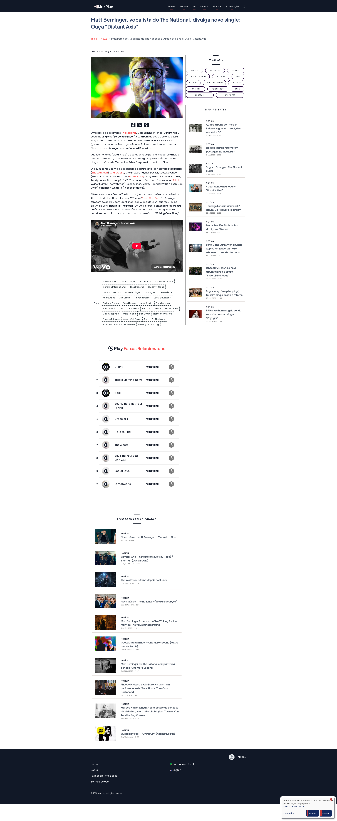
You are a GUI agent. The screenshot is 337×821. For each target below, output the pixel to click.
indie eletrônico (198, 76)
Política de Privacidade (104, 775)
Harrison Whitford (162, 313)
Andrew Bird (117, 172)
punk (237, 89)
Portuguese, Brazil (183, 764)
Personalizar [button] (289, 813)
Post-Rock (236, 83)
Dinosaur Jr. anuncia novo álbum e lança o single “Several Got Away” (221, 271)
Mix (194, 6)
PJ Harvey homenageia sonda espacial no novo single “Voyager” (223, 314)
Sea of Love (122, 471)
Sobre (94, 770)
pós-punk (193, 83)
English (176, 770)
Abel (118, 393)
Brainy (119, 367)
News (104, 38)
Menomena (133, 308)
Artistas (171, 6)
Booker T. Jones (155, 286)
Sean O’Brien (171, 308)
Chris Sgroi (149, 292)
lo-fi (238, 76)
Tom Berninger (132, 292)
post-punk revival (214, 83)
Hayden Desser (142, 297)
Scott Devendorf (162, 297)
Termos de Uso (100, 781)
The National (109, 281)
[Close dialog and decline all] (332, 799)
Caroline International (114, 286)
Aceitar (325, 813)
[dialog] (308, 808)
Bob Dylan (144, 313)
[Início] (104, 6)
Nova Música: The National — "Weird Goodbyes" (149, 601)
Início (94, 38)
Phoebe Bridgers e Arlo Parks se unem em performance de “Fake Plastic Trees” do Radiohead (145, 688)
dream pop (215, 70)
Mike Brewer (125, 297)
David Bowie (136, 176)
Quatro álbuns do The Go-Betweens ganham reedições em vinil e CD (223, 128)
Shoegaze (199, 95)
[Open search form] (244, 7)
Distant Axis (145, 281)
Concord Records (112, 292)
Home (94, 764)
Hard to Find (123, 432)
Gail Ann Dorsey (111, 303)
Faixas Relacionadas (139, 348)
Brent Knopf (109, 308)
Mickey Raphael (111, 313)
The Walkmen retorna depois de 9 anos (144, 580)
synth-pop (230, 95)
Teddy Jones (163, 303)
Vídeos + (217, 6)
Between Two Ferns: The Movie (119, 324)
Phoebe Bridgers (111, 319)
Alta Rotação (232, 6)
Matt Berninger (127, 281)
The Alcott (121, 445)
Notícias (184, 6)
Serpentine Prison (164, 281)
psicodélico (218, 89)
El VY (120, 308)
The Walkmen (100, 172)
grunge (235, 70)
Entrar (241, 757)
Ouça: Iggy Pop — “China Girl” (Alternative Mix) (148, 733)
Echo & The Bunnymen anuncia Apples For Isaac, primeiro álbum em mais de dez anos (224, 248)
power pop (195, 89)
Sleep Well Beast (151, 198)
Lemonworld (123, 484)
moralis (99, 51)
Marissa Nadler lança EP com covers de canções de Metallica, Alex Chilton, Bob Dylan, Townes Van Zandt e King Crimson (150, 711)
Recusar (312, 813)
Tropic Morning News (128, 380)
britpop (194, 70)
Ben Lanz (147, 308)
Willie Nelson (129, 313)
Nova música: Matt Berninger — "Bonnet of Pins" (148, 537)
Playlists (204, 6)
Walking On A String (148, 324)
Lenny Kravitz (146, 303)
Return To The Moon (154, 319)
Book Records (137, 286)
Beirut (175, 180)
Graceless (121, 419)
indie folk (220, 76)
